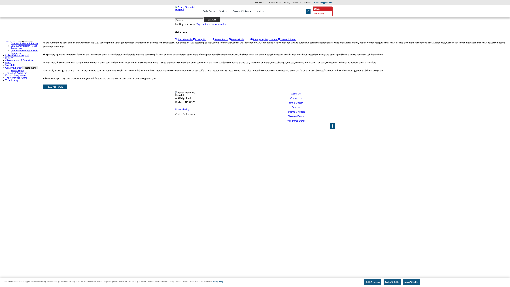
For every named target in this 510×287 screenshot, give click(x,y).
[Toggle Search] (308, 11)
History (9, 57)
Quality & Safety (20, 67)
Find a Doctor (209, 11)
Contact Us (295, 98)
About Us (297, 3)
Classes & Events (288, 39)
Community (18, 40)
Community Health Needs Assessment (24, 47)
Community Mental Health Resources (24, 51)
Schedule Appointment (323, 3)
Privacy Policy (182, 109)
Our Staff (10, 65)
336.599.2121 (260, 3)
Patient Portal (275, 3)
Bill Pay (287, 3)
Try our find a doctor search (210, 24)
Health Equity (17, 70)
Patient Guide (237, 39)
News (8, 62)
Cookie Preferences (373, 282)
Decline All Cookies (392, 282)
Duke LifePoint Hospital (17, 55)
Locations (260, 11)
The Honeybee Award (16, 77)
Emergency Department (265, 39)
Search (212, 19)
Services (223, 11)
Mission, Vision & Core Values (19, 60)
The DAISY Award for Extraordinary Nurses (16, 74)
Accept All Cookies (411, 282)
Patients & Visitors (241, 11)
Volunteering (11, 80)
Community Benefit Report (24, 43)
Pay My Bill (200, 39)
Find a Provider (185, 39)
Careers (307, 3)
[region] (255, 282)
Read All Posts (55, 87)
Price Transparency (295, 121)
